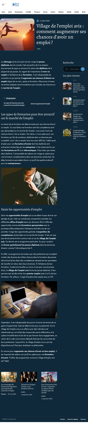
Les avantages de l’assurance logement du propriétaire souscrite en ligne (9, 387)
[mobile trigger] (4, 5)
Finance (3, 394)
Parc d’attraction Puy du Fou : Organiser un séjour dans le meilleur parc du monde (49, 388)
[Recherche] (84, 5)
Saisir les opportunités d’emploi (40, 104)
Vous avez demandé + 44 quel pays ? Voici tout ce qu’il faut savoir (79, 87)
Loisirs (23, 392)
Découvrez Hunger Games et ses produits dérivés (28, 386)
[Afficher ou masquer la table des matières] (35, 98)
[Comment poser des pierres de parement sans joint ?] (67, 101)
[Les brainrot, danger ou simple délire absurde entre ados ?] (67, 116)
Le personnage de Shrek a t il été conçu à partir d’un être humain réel (79, 134)
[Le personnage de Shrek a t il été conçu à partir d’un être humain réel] (67, 132)
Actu (38, 49)
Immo (75, 97)
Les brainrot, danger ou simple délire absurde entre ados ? (78, 118)
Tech (74, 80)
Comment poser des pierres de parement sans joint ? (79, 103)
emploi (52, 351)
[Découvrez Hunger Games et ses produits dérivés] (29, 377)
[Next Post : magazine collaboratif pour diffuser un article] (15, 5)
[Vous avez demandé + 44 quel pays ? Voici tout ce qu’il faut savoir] (67, 86)
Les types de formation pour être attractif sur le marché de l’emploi (14, 104)
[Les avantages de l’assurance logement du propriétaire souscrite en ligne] (9, 377)
